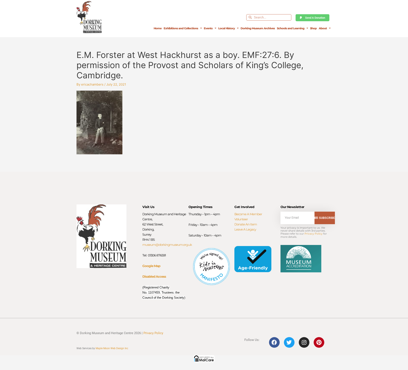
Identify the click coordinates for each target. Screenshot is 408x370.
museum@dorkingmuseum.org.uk (167, 245)
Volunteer (241, 219)
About (323, 28)
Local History (226, 28)
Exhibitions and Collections (181, 28)
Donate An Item (245, 224)
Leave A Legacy (245, 229)
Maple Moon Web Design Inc (112, 348)
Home (158, 28)
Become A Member (248, 214)
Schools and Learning (290, 28)
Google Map (151, 266)
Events (208, 28)
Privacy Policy (314, 233)
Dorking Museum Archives (258, 28)
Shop (313, 28)
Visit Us (148, 207)
